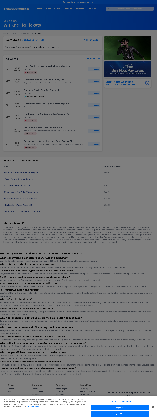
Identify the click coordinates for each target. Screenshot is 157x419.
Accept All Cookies (120, 414)
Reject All (120, 407)
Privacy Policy (34, 406)
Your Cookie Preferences (120, 401)
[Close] (153, 407)
